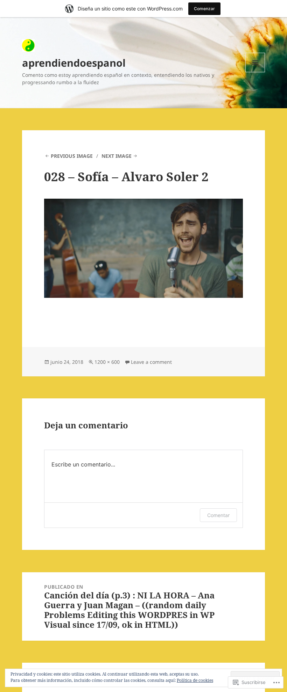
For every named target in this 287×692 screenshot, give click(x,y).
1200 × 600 (107, 362)
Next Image (117, 156)
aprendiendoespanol (74, 62)
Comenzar (204, 8)
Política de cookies (195, 680)
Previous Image (72, 156)
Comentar (218, 515)
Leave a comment (151, 362)
